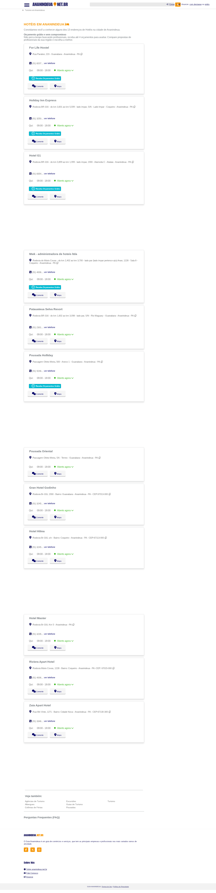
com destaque (196, 4)
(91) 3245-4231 (39, 547)
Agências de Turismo (35, 801)
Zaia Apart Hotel (40, 705)
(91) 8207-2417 (39, 63)
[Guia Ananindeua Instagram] (40, 850)
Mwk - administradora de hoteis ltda (53, 254)
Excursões (71, 801)
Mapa (58, 86)
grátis (207, 4)
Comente (38, 86)
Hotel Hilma (37, 531)
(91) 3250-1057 (39, 118)
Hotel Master (38, 618)
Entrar (172, 4)
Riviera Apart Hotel (42, 661)
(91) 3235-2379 (39, 634)
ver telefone (49, 63)
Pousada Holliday (41, 355)
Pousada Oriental (41, 451)
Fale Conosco (32, 873)
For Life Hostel (39, 47)
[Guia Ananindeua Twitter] (33, 850)
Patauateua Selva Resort (46, 309)
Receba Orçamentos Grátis (47, 78)
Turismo (111, 801)
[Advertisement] (85, 9)
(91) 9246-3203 (39, 371)
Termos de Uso (107, 886)
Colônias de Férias (33, 807)
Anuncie (29, 877)
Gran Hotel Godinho (43, 487)
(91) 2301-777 (39, 327)
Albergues (29, 804)
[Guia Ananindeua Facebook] (27, 850)
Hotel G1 (35, 155)
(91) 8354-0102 (39, 173)
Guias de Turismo (74, 804)
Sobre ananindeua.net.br (36, 869)
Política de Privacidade (121, 886)
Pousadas (71, 807)
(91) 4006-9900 (39, 272)
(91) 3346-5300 (39, 721)
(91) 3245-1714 (39, 503)
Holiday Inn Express (43, 100)
